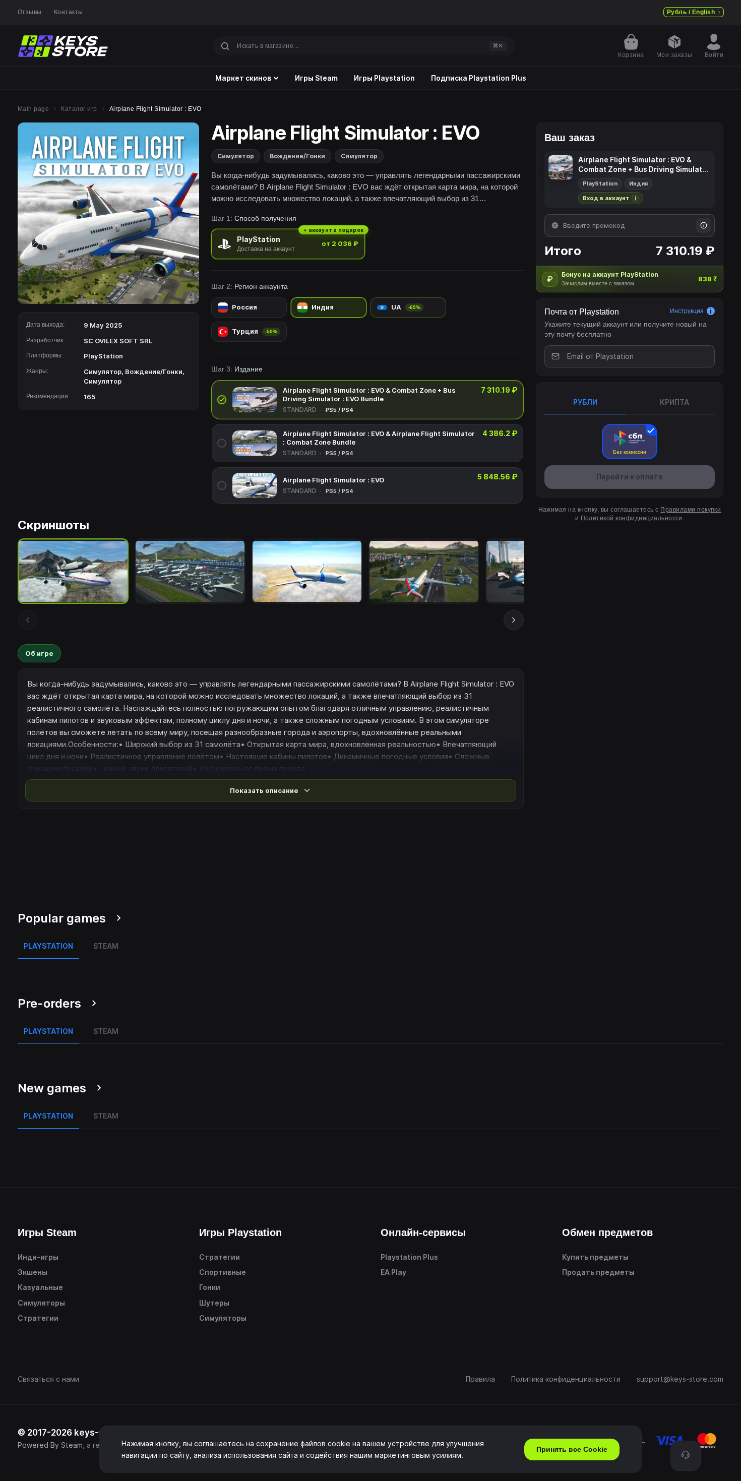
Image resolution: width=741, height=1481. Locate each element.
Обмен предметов (607, 1232)
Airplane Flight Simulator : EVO (333, 480)
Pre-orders (49, 1003)
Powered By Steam (50, 1445)
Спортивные (222, 1272)
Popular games (62, 918)
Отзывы (30, 12)
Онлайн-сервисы (423, 1232)
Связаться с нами (48, 1379)
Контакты (68, 12)
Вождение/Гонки (297, 156)
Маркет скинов (243, 78)
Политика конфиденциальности (566, 1379)
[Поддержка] (685, 1456)
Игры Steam (316, 78)
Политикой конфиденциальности (632, 517)
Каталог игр (79, 108)
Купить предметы (595, 1257)
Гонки (209, 1287)
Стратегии (38, 1318)
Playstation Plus (409, 1257)
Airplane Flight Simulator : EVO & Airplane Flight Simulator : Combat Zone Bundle (379, 437)
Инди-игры (38, 1257)
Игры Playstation (384, 78)
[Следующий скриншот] (514, 620)
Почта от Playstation (581, 311)
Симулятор (235, 156)
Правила (480, 1379)
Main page (33, 108)
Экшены (32, 1272)
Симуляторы (41, 1303)
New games (52, 1088)
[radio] (288, 244)
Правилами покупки (690, 509)
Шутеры (214, 1303)
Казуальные (40, 1287)
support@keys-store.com (680, 1379)
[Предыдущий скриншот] (28, 620)
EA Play (393, 1272)
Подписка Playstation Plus (478, 78)
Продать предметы (598, 1272)
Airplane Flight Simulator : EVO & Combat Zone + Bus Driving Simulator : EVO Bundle (369, 394)
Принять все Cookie (571, 1449)
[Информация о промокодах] (703, 225)
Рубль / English (691, 12)
